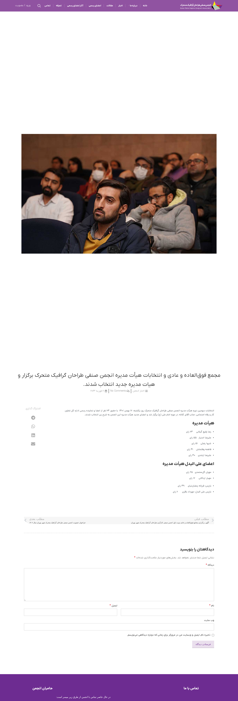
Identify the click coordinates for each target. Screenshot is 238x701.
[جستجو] (39, 5)
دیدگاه (210, 565)
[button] (33, 417)
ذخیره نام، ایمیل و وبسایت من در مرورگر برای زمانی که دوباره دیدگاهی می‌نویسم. (168, 635)
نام (211, 605)
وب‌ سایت (209, 620)
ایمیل (113, 605)
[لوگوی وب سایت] (201, 5)
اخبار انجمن (138, 390)
